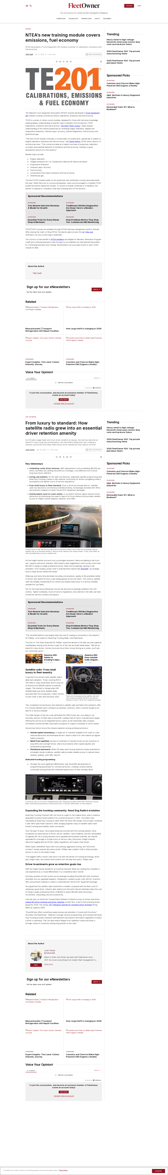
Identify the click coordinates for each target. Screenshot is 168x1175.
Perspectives (86, 18)
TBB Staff (29, 54)
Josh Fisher (30, 450)
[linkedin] (60, 62)
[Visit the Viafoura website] (97, 388)
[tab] (31, 378)
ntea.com (89, 232)
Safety (97, 18)
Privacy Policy (63, 1170)
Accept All (158, 1171)
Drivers (28, 29)
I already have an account (64, 403)
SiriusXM (84, 569)
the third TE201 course (70, 126)
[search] (30, 5)
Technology (73, 18)
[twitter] (64, 62)
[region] (63, 383)
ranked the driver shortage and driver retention (44, 902)
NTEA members (57, 239)
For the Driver (30, 417)
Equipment (107, 18)
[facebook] (57, 62)
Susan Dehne (74, 141)
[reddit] (67, 62)
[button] (26, 5)
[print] (101, 62)
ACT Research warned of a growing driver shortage (70, 905)
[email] (71, 62)
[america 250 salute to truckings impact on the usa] (33, 658)
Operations (60, 18)
